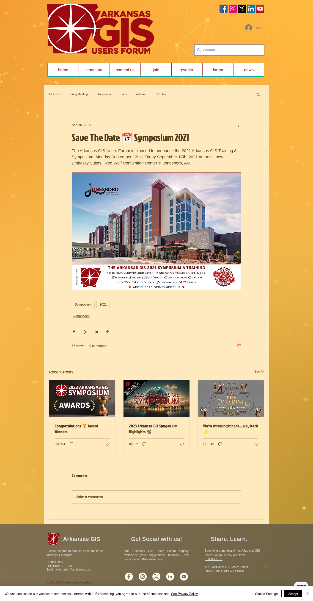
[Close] (307, 593)
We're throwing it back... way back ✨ (230, 428)
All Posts (54, 94)
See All (259, 371)
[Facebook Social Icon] (224, 9)
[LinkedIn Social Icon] (251, 9)
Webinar (141, 94)
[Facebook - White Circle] (129, 577)
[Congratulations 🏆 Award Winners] (82, 398)
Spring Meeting (78, 94)
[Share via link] (107, 331)
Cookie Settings (266, 593)
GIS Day (161, 94)
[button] (258, 94)
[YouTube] (260, 9)
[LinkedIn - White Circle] (170, 577)
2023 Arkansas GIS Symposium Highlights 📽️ (153, 428)
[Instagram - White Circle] (143, 577)
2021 (103, 304)
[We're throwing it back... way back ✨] (231, 398)
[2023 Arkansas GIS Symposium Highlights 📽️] (157, 398)
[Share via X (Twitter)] (85, 331)
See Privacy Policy (184, 593)
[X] (242, 9)
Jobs (124, 94)
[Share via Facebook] (74, 331)
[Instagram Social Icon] (233, 9)
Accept (293, 593)
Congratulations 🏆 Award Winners (76, 428)
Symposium (104, 94)
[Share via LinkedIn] (96, 331)
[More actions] (238, 125)
